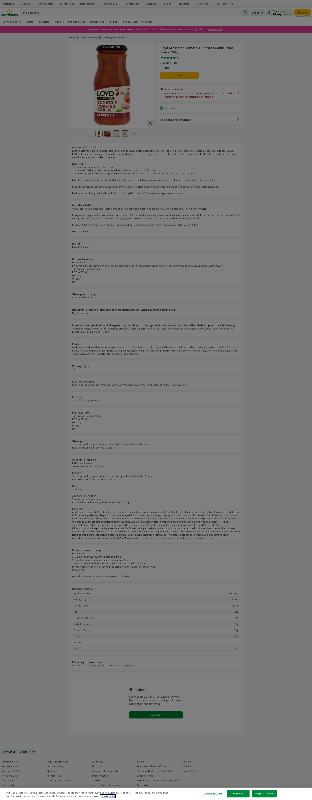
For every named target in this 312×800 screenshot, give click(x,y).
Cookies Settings (212, 793)
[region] (156, 794)
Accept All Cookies (264, 793)
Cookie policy (108, 796)
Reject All (238, 793)
